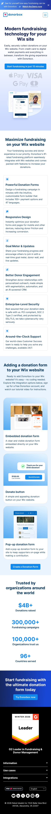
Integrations (10, 777)
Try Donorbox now (25, 697)
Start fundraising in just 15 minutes (25, 66)
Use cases (9, 770)
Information (10, 763)
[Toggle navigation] (45, 15)
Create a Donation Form (25, 566)
